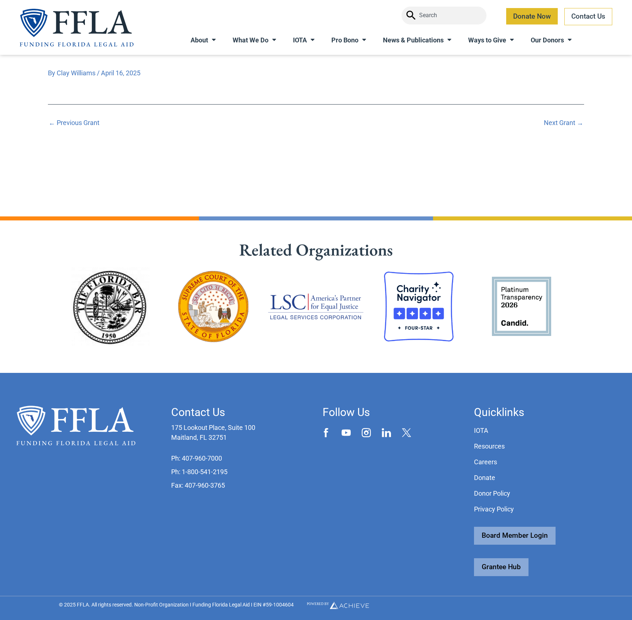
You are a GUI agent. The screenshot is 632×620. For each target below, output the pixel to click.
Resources (489, 446)
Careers (485, 462)
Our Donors (547, 40)
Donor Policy (492, 493)
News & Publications (413, 40)
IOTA (300, 40)
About (199, 40)
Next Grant (563, 123)
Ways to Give (487, 40)
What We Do (250, 40)
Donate (484, 477)
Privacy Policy (494, 509)
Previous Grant (74, 123)
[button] (196, 458)
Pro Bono (344, 40)
